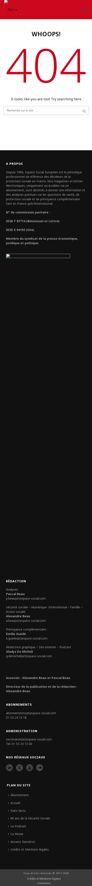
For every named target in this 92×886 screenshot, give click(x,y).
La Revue (16, 834)
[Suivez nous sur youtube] (29, 768)
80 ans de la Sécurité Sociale (30, 818)
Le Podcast (18, 826)
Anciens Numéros (22, 842)
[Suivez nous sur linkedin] (9, 768)
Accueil (15, 803)
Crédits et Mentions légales (29, 849)
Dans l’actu (18, 811)
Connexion (43, 883)
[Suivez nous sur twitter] (19, 768)
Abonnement (19, 795)
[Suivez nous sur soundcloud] (39, 768)
